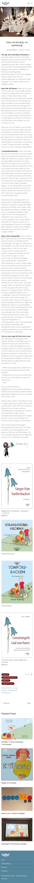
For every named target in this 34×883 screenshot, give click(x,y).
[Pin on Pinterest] (32, 675)
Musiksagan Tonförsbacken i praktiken (14, 844)
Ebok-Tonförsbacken (10, 677)
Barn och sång (13, 688)
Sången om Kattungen (8, 783)
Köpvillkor (4, 871)
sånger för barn (8, 683)
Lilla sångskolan (12, 690)
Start (3, 860)
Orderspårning (6, 863)
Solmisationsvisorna (8, 554)
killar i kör (6, 680)
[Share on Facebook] (25, 675)
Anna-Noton (13, 50)
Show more (4, 515)
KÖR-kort (20, 406)
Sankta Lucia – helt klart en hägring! (13, 813)
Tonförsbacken (6, 606)
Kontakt (4, 867)
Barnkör (5, 674)
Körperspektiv (6, 427)
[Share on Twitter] (28, 675)
